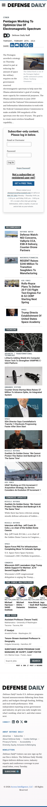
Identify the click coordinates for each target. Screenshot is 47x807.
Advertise (7, 736)
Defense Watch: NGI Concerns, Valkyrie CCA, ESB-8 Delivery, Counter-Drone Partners (29, 242)
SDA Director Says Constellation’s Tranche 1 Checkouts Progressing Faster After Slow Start (20, 424)
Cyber (6, 18)
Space (7, 419)
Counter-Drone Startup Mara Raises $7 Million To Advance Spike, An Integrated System (23, 392)
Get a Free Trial (23, 183)
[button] (4, 5)
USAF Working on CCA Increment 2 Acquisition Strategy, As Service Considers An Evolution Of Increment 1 (23, 487)
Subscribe (18, 736)
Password (11, 151)
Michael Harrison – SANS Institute (10, 606)
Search (36, 661)
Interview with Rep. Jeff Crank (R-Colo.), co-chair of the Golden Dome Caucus (21, 528)
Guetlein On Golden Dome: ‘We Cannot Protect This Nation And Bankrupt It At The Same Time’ (22, 456)
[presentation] (10, 591)
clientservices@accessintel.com (19, 193)
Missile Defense (12, 451)
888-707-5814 (12, 196)
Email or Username (15, 140)
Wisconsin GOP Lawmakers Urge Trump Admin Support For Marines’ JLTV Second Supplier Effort (23, 567)
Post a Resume (36, 665)
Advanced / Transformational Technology (18, 354)
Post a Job (21, 665)
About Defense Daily (11, 739)
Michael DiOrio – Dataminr (20, 605)
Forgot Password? (23, 168)
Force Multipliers (10, 599)
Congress (9, 563)
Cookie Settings (30, 739)
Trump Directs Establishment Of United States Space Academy (31, 317)
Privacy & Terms (10, 742)
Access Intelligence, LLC (22, 787)
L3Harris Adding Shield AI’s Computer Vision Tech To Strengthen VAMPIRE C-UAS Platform (23, 360)
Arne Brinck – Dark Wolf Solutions (33, 605)
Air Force (9, 482)
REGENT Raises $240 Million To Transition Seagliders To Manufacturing (29, 267)
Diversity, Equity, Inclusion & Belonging (19, 745)
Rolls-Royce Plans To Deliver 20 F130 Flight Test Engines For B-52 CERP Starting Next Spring (31, 293)
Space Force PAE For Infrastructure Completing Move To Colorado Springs (23, 547)
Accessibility (25, 742)
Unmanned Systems (13, 387)
